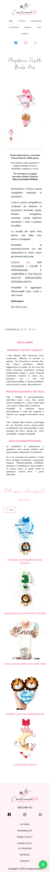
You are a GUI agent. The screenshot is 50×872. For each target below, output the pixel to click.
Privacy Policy (25, 837)
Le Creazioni (25, 848)
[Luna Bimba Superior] (25, 739)
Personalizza (36, 21)
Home (10, 21)
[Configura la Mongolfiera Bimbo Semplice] (25, 534)
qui (7, 417)
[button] (43, 864)
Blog (39, 27)
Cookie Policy (24, 843)
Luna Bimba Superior (25, 764)
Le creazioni (14, 27)
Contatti (25, 33)
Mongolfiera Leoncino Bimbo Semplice (25, 613)
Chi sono (21, 21)
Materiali (28, 27)
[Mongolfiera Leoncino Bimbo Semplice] (25, 588)
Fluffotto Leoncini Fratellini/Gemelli (25, 714)
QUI (28, 262)
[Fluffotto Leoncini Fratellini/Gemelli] (25, 689)
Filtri (10, 509)
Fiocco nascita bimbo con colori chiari (25, 663)
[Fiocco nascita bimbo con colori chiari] (25, 638)
